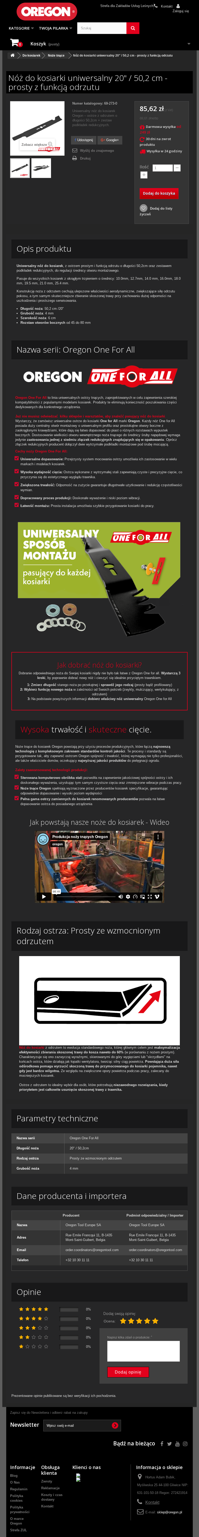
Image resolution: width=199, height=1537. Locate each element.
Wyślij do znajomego (97, 151)
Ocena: (110, 1321)
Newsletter (24, 1424)
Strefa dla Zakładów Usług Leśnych (126, 6)
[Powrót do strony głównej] (12, 55)
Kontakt (166, 6)
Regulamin (18, 1489)
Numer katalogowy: (87, 103)
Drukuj (85, 158)
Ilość (144, 166)
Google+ (112, 140)
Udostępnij (84, 140)
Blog (14, 1476)
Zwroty (46, 1481)
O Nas (15, 1482)
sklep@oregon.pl (169, 1512)
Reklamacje (50, 1488)
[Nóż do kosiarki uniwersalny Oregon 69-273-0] (20, 168)
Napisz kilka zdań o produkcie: (129, 1337)
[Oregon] (44, 11)
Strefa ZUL (18, 1530)
